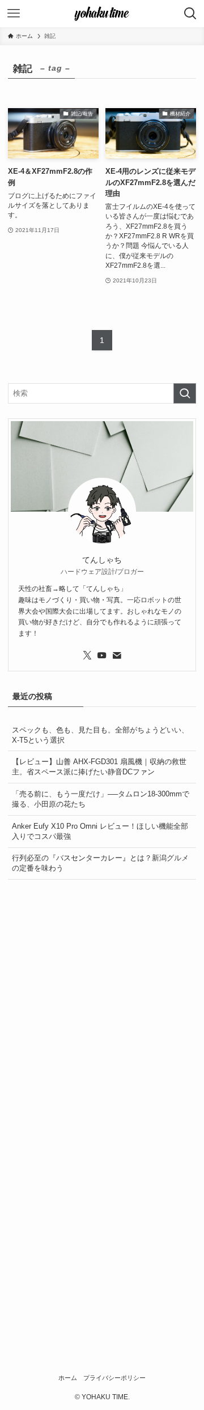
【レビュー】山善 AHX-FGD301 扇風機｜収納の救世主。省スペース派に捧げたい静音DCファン (99, 766)
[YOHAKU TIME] (102, 13)
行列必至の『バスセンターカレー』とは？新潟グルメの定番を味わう (100, 863)
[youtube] (102, 655)
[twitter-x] (87, 655)
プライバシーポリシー (114, 1377)
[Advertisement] (102, 996)
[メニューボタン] (13, 13)
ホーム (67, 1377)
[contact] (116, 655)
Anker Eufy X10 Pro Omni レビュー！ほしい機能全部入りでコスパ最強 (100, 831)
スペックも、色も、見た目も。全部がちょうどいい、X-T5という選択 (100, 735)
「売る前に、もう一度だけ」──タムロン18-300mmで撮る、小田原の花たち (100, 799)
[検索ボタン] (190, 13)
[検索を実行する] (184, 393)
